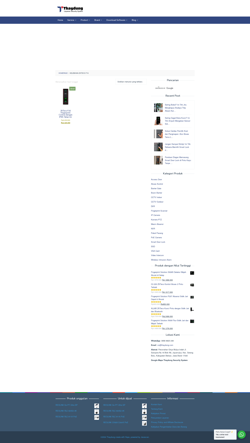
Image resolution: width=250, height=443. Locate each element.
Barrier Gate (156, 188)
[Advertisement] (125, 47)
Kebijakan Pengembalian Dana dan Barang (169, 426)
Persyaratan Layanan (160, 417)
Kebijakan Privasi (158, 413)
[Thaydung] (70, 9)
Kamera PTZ (156, 219)
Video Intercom (157, 255)
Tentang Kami (157, 408)
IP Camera (155, 215)
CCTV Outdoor (157, 201)
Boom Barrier (156, 192)
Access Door (156, 179)
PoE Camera (156, 237)
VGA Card (155, 250)
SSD (153, 246)
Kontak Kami (156, 404)
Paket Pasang (157, 233)
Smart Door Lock (158, 242)
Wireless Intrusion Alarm (161, 259)
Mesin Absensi (157, 224)
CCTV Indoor (156, 197)
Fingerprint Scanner (159, 210)
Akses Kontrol (157, 183)
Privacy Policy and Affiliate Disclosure (167, 422)
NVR (153, 228)
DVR (153, 206)
